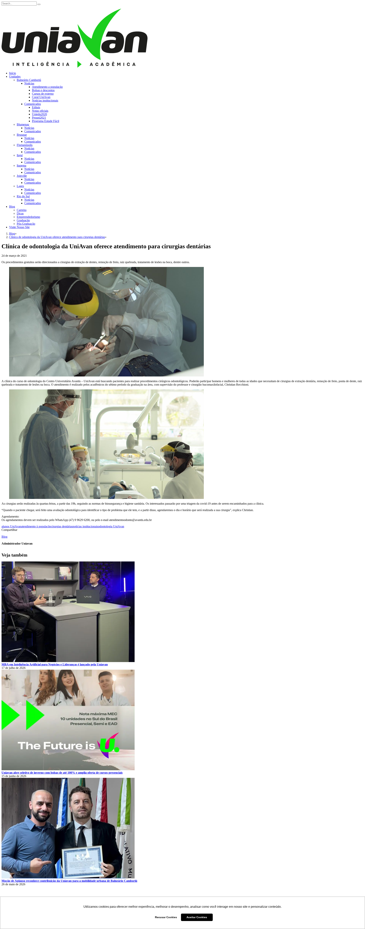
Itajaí (20, 155)
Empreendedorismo (28, 216)
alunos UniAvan (11, 526)
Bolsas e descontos (43, 90)
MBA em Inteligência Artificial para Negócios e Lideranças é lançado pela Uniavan (55, 664)
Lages (20, 186)
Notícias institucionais (45, 100)
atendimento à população (36, 526)
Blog (12, 206)
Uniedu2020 (39, 114)
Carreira (21, 210)
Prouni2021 (39, 117)
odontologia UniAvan (111, 526)
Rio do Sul (23, 196)
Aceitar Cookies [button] (196, 917)
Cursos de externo (43, 93)
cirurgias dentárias (62, 526)
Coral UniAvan (41, 97)
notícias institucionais (85, 526)
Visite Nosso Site (19, 227)
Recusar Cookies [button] (166, 917)
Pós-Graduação (26, 223)
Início (12, 73)
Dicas (20, 213)
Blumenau (23, 124)
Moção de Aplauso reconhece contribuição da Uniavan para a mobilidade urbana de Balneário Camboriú (69, 880)
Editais (36, 107)
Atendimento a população (47, 86)
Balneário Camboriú (29, 80)
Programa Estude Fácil (45, 121)
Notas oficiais (40, 110)
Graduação (23, 220)
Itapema (21, 165)
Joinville (22, 175)
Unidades (15, 76)
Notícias (29, 83)
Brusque (22, 134)
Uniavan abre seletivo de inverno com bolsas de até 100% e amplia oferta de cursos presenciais (62, 772)
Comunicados (32, 104)
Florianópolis (25, 145)
